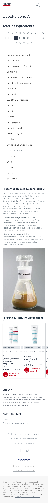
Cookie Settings (15, 434)
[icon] (21, 450)
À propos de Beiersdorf (24, 466)
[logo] (7, 4)
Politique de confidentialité (24, 439)
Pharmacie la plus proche (15, 423)
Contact (6, 419)
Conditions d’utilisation (24, 443)
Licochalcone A (14, 150)
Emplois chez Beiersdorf (24, 471)
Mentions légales (32, 434)
